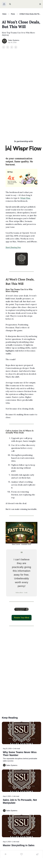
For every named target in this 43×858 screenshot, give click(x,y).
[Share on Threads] (11, 47)
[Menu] (40, 4)
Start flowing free (13, 247)
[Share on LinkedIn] (15, 47)
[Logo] (4, 4)
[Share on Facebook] (3, 47)
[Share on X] (7, 47)
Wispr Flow (25, 198)
